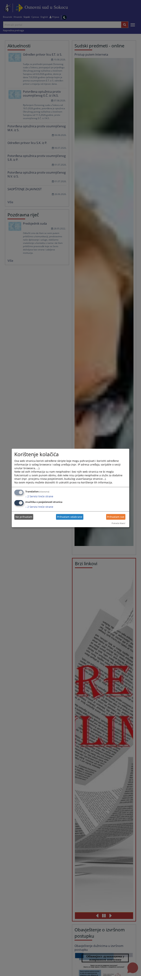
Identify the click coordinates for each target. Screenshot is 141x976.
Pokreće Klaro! (118, 523)
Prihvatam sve (115, 517)
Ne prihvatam (23, 517)
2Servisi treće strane (39, 496)
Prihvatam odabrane (69, 517)
